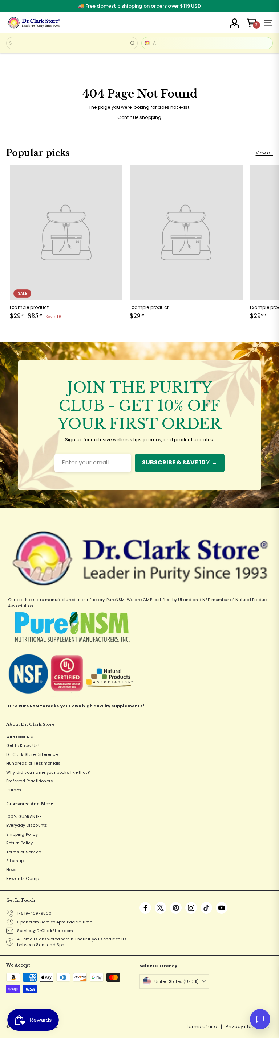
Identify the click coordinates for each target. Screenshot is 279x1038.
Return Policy (19, 843)
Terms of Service (23, 852)
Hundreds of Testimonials (33, 763)
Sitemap (15, 861)
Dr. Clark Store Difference (32, 754)
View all (264, 153)
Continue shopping (139, 117)
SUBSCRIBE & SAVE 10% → (179, 462)
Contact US (19, 737)
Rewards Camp (22, 878)
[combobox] (72, 43)
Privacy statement (247, 1026)
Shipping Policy (22, 834)
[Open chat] (260, 1019)
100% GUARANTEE (24, 816)
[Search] (133, 43)
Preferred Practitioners (29, 781)
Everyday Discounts (26, 825)
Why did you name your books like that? (48, 772)
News (12, 870)
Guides (13, 790)
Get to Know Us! (22, 745)
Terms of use (201, 1026)
